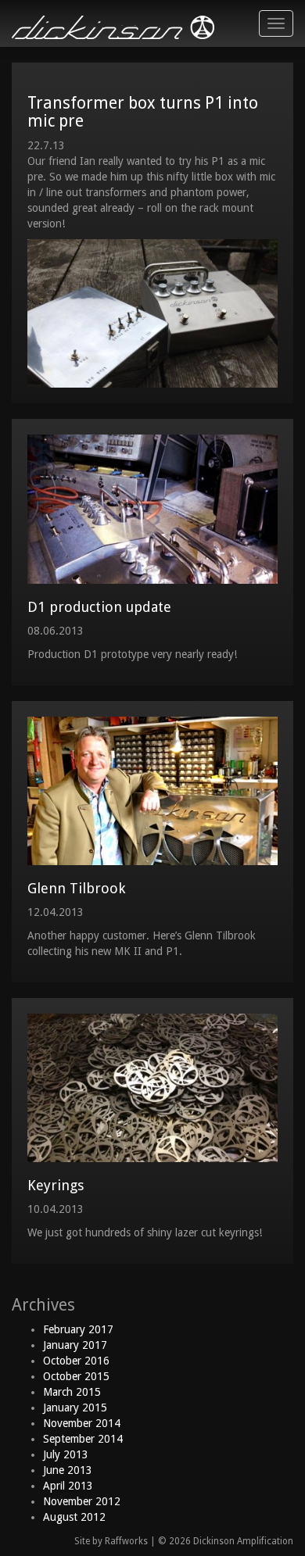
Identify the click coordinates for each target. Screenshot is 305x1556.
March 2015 (72, 1392)
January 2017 (75, 1345)
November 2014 (81, 1423)
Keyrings (55, 1185)
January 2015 (75, 1407)
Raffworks (126, 1541)
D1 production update (99, 607)
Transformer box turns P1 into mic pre (142, 112)
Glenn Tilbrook (76, 888)
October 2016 (76, 1360)
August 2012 (74, 1517)
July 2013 (65, 1454)
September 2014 (83, 1439)
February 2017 (78, 1329)
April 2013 (68, 1485)
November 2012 (81, 1501)
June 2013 (67, 1470)
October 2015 (76, 1376)
